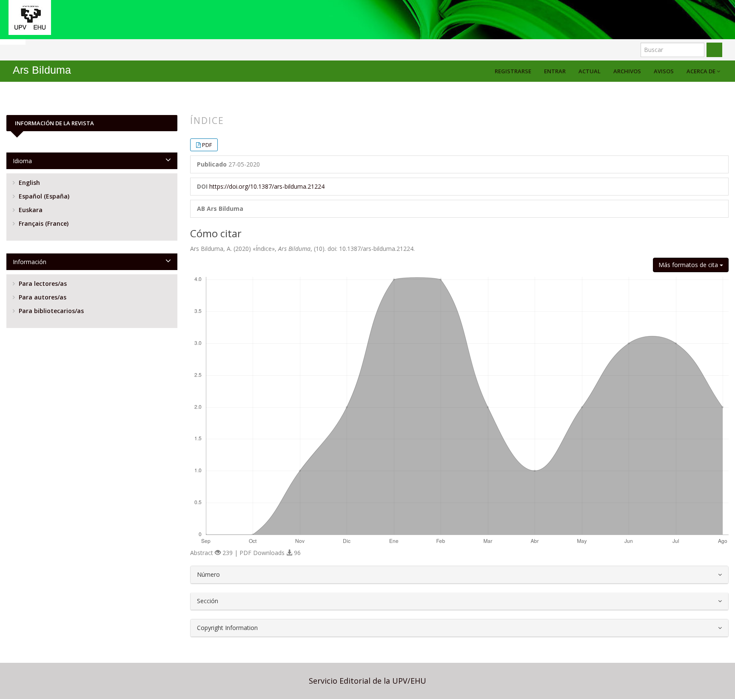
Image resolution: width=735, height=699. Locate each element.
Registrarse (513, 71)
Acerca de (702, 71)
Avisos (664, 71)
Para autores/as (41, 297)
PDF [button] (207, 145)
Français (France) (42, 223)
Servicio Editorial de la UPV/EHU (367, 681)
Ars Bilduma (42, 70)
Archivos (627, 71)
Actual (589, 71)
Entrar (555, 71)
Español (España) (43, 196)
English (28, 182)
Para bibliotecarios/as (50, 311)
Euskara (30, 210)
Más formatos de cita (689, 265)
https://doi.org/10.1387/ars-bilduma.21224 (267, 186)
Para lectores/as (42, 283)
